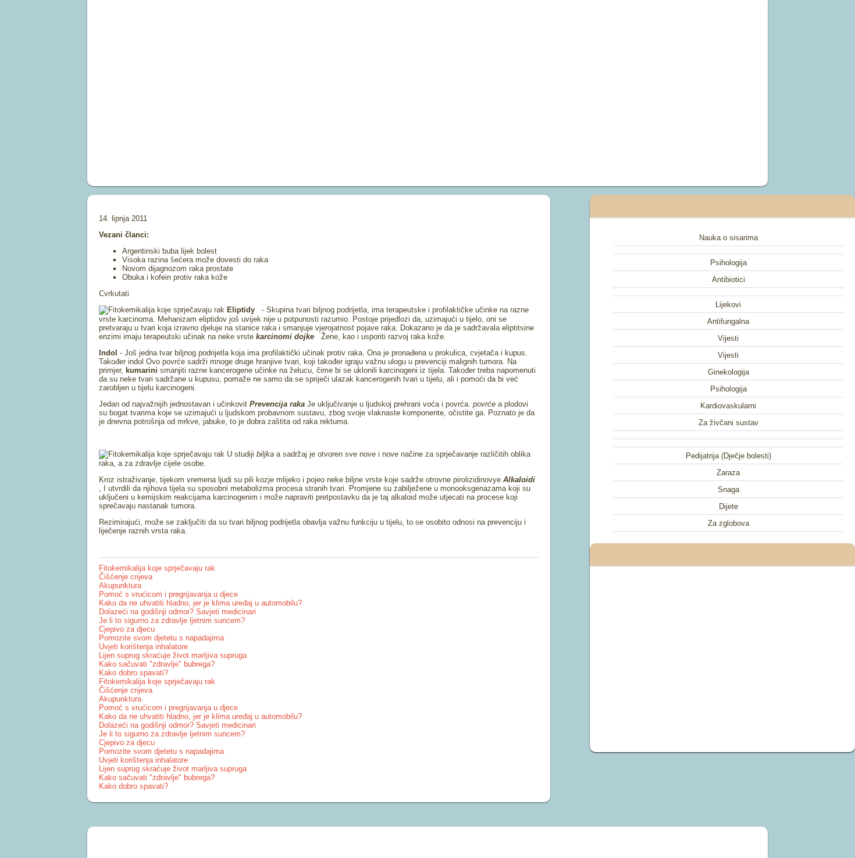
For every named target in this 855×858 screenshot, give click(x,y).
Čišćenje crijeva (125, 576)
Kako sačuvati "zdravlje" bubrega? (157, 664)
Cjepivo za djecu (127, 629)
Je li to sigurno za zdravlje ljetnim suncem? (172, 620)
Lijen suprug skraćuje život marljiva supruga (173, 655)
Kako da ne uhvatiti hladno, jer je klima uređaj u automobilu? (200, 603)
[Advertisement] (296, 93)
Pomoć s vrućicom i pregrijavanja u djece (168, 594)
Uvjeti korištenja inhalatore (143, 646)
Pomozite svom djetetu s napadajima (161, 637)
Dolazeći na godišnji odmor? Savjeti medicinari (177, 611)
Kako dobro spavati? (133, 672)
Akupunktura (120, 585)
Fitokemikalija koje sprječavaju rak (157, 568)
